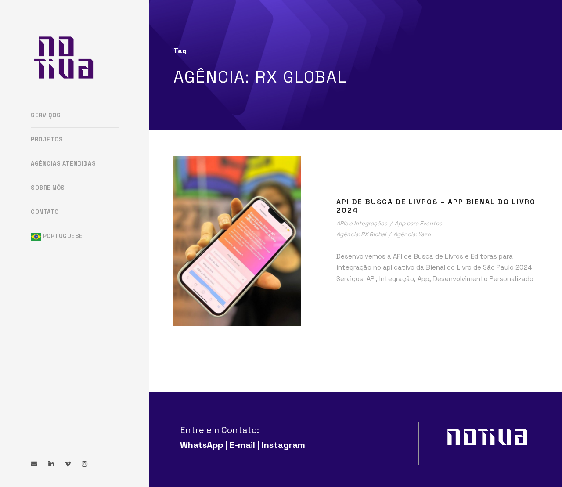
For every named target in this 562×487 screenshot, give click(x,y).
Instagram (283, 445)
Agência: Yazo (412, 234)
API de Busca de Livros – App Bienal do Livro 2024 (436, 206)
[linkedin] (51, 464)
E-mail (242, 445)
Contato (45, 212)
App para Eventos (418, 223)
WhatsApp (201, 445)
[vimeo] (68, 464)
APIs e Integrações (361, 223)
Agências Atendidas (63, 163)
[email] (34, 464)
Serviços (46, 115)
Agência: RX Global (361, 234)
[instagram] (84, 464)
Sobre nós (48, 187)
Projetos (47, 139)
